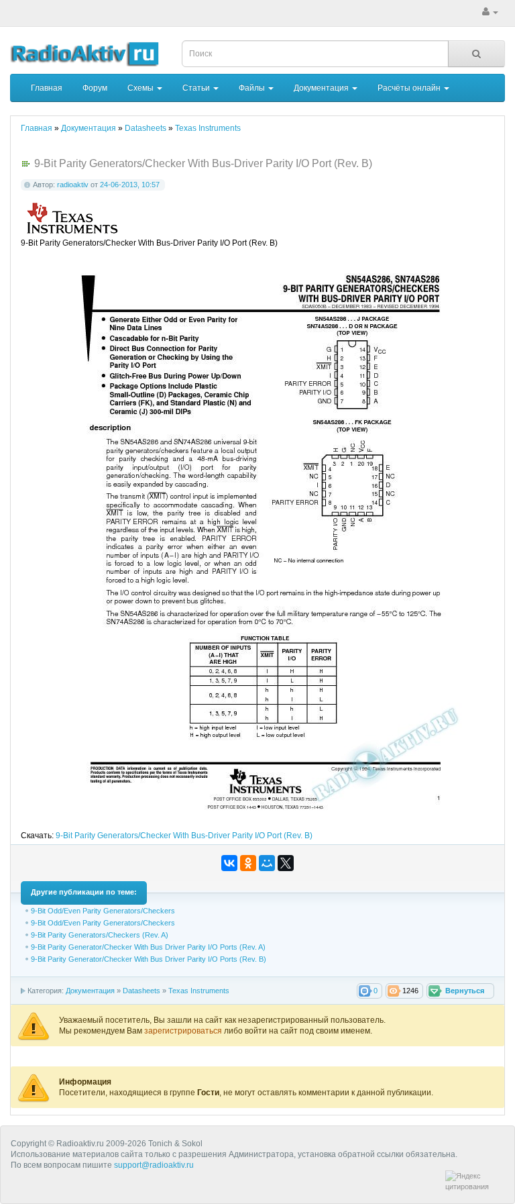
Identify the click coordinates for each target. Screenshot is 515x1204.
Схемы (141, 88)
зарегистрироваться (184, 1031)
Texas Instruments (198, 991)
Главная (46, 88)
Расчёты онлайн (410, 88)
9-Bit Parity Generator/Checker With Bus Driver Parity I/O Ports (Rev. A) (148, 947)
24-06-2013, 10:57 (130, 185)
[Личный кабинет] (490, 12)
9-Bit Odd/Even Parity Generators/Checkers (103, 911)
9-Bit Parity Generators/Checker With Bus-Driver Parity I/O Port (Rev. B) (184, 835)
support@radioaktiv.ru (154, 1165)
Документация (322, 88)
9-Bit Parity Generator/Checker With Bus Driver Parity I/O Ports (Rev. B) (148, 959)
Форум (94, 88)
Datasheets (141, 991)
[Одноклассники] (248, 863)
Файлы (253, 88)
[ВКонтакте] (229, 863)
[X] (286, 863)
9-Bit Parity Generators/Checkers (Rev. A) (99, 935)
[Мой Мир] (267, 863)
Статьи (197, 88)
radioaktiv (73, 185)
